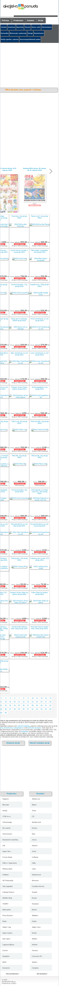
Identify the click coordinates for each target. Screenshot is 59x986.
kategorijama (18, 728)
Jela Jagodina (7, 886)
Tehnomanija (7, 822)
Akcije (40, 20)
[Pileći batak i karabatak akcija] (39, 260)
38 (32, 705)
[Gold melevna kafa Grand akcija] (19, 637)
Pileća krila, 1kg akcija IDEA (39, 456)
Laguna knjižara (8, 945)
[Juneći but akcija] (19, 258)
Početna (5, 20)
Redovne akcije (13, 743)
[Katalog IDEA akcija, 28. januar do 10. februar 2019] (34, 188)
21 (19, 702)
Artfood (34, 945)
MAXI (4, 962)
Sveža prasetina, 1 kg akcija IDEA (19, 285)
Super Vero (6, 851)
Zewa (34, 810)
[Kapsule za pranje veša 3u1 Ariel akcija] (39, 500)
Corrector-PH (37, 956)
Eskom (34, 828)
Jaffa (34, 863)
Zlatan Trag (6, 927)
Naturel (34, 845)
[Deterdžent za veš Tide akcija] (19, 534)
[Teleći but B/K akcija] (39, 430)
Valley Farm (36, 927)
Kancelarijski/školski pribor (30, 39)
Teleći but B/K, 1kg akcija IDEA (39, 422)
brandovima (8, 728)
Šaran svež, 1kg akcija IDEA (39, 217)
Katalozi (30, 20)
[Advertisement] (26, 768)
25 (37, 702)
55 (46, 709)
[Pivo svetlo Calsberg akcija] (39, 568)
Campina (35, 968)
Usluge (30, 33)
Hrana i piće (36, 27)
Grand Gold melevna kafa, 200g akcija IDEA (19, 627)
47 (10, 709)
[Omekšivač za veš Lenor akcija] (39, 363)
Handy (4, 810)
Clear (34, 869)
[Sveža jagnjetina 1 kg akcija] (39, 397)
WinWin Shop (7, 898)
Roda (4, 921)
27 (46, 702)
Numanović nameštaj (10, 840)
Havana (35, 950)
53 (37, 709)
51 (28, 709)
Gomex (5, 950)
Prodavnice (18, 20)
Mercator (5, 805)
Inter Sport (6, 939)
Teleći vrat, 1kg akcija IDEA (19, 422)
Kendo (34, 933)
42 (50, 705)
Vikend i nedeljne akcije (39, 743)
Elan (33, 834)
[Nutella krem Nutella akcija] (39, 294)
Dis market (6, 828)
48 (15, 709)
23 (28, 702)
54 (41, 709)
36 (24, 705)
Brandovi (40, 794)
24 (32, 702)
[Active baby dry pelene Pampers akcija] (19, 602)
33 (10, 705)
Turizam (27, 27)
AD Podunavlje (7, 880)
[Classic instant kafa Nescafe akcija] (39, 637)
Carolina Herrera (38, 886)
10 (33, 698)
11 (37, 698)
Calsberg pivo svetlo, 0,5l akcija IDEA (39, 559)
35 (19, 705)
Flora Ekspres (7, 915)
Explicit (34, 892)
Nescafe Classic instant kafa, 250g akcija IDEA (39, 627)
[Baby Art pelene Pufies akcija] (39, 602)
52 (32, 709)
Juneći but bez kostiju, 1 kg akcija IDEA (19, 251)
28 (50, 702)
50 (24, 709)
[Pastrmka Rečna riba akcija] (19, 226)
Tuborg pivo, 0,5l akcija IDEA (19, 559)
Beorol (34, 910)
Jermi (34, 851)
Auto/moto (11, 27)
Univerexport (7, 834)
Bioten (34, 805)
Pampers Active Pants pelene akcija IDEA (19, 388)
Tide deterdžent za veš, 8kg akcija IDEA (19, 525)
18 (6, 702)
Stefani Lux (36, 799)
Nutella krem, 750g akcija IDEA (39, 285)
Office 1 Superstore (9, 863)
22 (24, 702)
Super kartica (7, 933)
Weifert (34, 939)
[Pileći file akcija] (19, 464)
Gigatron (5, 799)
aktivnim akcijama (34, 728)
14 (50, 698)
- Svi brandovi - (42, 974)
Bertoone (35, 880)
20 (15, 702)
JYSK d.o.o (6, 816)
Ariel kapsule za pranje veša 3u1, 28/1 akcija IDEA (39, 491)
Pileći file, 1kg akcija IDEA (19, 456)
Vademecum (36, 875)
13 (46, 698)
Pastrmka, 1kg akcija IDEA (19, 217)
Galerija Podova (8, 892)
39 (37, 705)
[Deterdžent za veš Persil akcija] (39, 534)
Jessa (34, 840)
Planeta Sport (7, 869)
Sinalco (34, 962)
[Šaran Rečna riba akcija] (39, 224)
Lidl (3, 845)
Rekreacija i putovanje (18, 33)
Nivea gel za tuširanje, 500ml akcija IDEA (19, 319)
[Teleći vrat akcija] (19, 430)
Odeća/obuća (47, 27)
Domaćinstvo (39, 33)
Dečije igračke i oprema (10, 39)
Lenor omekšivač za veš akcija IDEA (39, 354)
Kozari (34, 898)
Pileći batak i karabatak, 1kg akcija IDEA (39, 251)
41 (46, 705)
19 (10, 702)
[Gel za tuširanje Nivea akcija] (19, 329)
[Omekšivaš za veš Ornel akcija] (39, 329)
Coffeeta (35, 857)
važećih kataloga (23, 726)
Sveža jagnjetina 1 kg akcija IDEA (39, 388)
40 (41, 705)
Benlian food (36, 822)
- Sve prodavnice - (12, 974)
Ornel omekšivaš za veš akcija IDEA (40, 319)
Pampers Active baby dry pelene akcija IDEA (19, 593)
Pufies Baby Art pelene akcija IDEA (39, 593)
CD (33, 816)
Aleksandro (6, 910)
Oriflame (5, 875)
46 (6, 709)
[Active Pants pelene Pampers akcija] (19, 397)
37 (28, 705)
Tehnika (4, 27)
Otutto (34, 921)
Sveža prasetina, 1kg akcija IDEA (19, 491)
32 (6, 705)
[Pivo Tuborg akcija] (19, 566)
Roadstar (35, 904)
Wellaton (35, 915)
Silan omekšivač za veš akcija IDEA (19, 354)
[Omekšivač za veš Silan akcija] (19, 363)
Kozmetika (5, 33)
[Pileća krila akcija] (39, 464)
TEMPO (5, 904)
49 (19, 709)
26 (41, 702)
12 (42, 698)
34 (15, 705)
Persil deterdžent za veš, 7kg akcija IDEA (39, 525)
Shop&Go (6, 956)
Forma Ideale (7, 857)
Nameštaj (19, 27)
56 (50, 709)
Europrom (6, 968)
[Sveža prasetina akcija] (19, 293)
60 (6, 713)
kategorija (24, 731)
